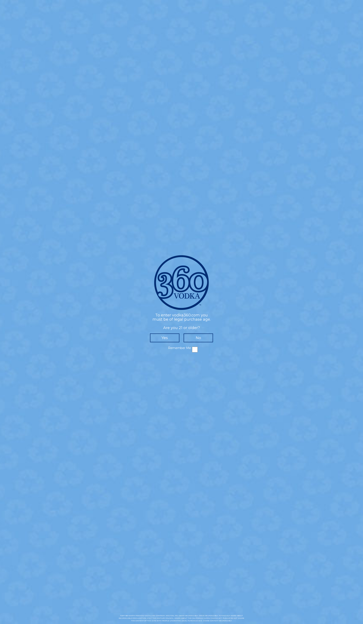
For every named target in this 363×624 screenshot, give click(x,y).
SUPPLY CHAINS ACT (212, 618)
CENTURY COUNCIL (165, 618)
